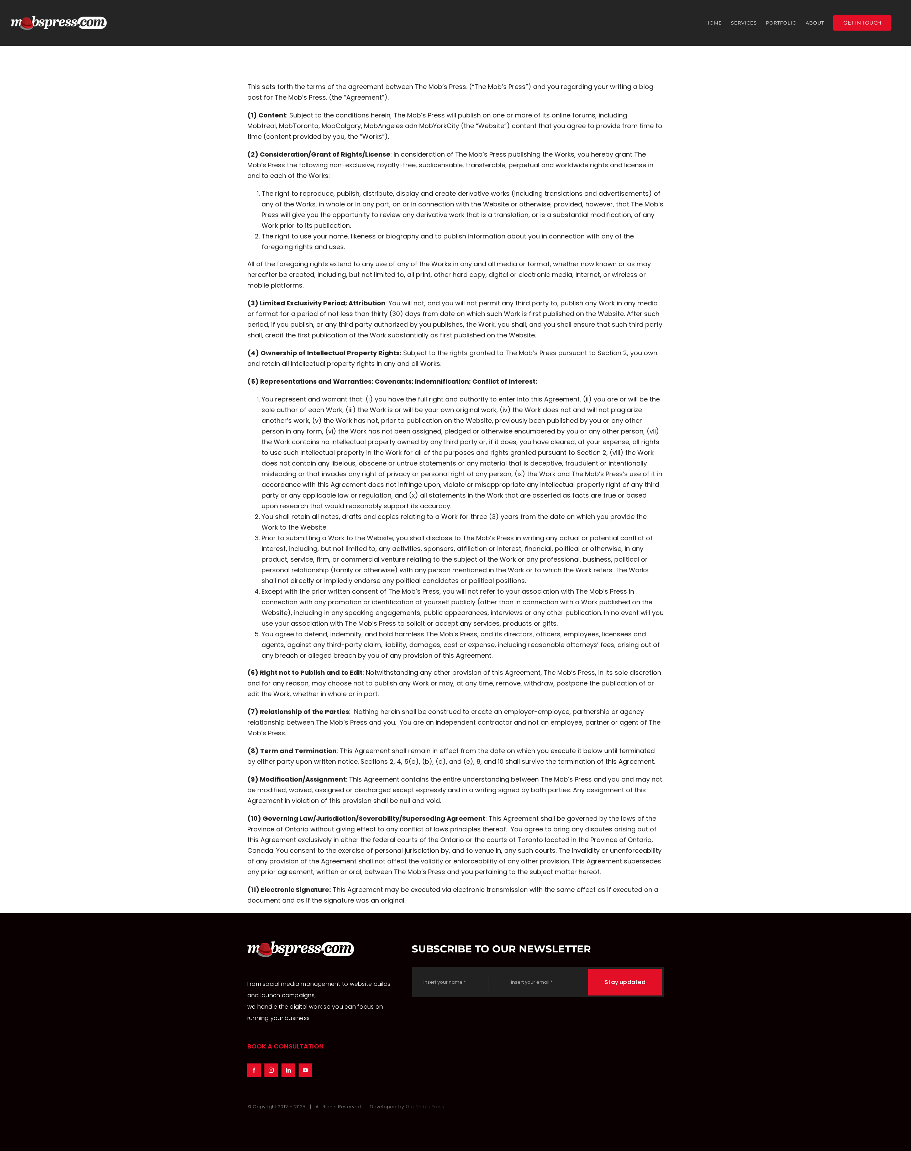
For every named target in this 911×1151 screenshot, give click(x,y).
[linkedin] (288, 1070)
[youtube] (305, 1070)
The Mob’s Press (424, 1106)
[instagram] (271, 1070)
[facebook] (254, 1070)
